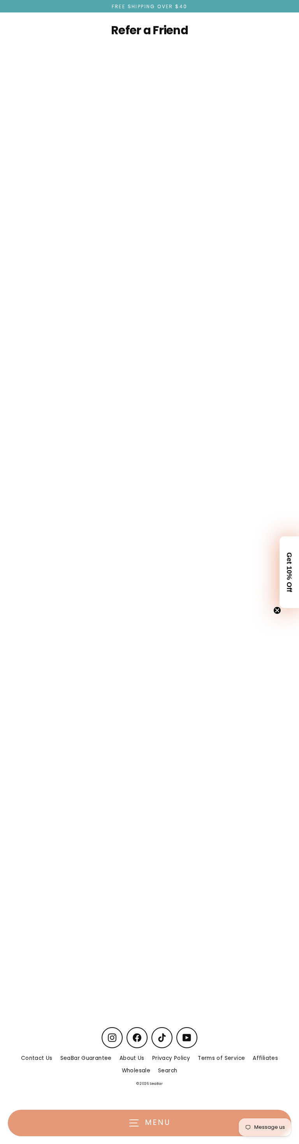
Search (167, 1070)
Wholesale (136, 1070)
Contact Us (37, 1058)
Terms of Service (221, 1058)
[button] (289, 572)
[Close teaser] (277, 610)
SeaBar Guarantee (86, 1058)
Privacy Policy (171, 1058)
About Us (132, 1058)
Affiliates (265, 1058)
